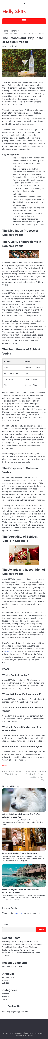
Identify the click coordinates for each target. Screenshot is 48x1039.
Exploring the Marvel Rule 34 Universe (18, 950)
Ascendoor (42, 1033)
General (5, 765)
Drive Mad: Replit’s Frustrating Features (20, 853)
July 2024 (6, 983)
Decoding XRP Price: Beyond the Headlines (20, 942)
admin (17, 46)
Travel (4, 999)
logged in (18, 913)
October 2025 (8, 977)
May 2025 (6, 980)
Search (5, 924)
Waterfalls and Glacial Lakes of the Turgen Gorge (22, 944)
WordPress (29, 1035)
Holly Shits (14, 12)
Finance (5, 994)
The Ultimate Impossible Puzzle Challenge (19, 947)
